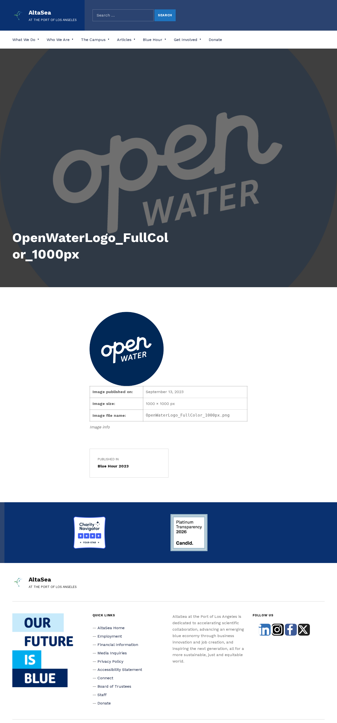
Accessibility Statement (119, 669)
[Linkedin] (265, 630)
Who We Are (58, 39)
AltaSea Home (111, 627)
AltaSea (40, 12)
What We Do (23, 39)
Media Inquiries (112, 653)
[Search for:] (123, 15)
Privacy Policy (110, 661)
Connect (105, 678)
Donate (215, 39)
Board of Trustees (114, 686)
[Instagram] (278, 630)
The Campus (93, 39)
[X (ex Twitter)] (304, 630)
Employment (109, 636)
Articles (124, 39)
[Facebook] (291, 630)
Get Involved (185, 39)
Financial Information (117, 644)
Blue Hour (152, 39)
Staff (102, 694)
